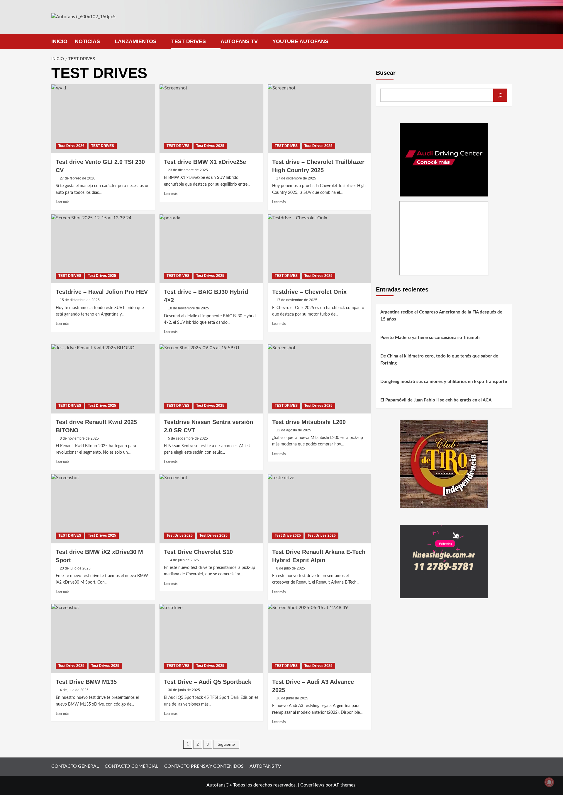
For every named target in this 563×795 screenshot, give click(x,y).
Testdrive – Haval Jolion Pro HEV (102, 292)
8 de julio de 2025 (290, 568)
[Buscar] (500, 95)
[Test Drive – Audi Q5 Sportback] (211, 638)
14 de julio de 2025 (183, 560)
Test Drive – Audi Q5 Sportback (207, 682)
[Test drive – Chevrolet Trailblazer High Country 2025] (320, 118)
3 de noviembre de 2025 (79, 438)
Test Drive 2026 (71, 146)
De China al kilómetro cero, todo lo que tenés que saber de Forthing (439, 359)
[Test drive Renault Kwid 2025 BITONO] (103, 378)
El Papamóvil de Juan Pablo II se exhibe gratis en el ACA (435, 400)
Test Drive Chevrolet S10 (198, 552)
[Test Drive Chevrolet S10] (211, 508)
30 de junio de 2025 (184, 690)
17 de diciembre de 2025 (296, 178)
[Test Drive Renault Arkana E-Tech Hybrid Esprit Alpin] (320, 508)
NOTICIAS (87, 41)
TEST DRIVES (188, 41)
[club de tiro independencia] (444, 463)
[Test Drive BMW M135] (103, 638)
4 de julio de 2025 (74, 690)
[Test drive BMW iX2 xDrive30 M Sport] (103, 508)
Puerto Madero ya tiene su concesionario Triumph (429, 337)
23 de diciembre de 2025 (188, 170)
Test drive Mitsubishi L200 (309, 422)
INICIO (59, 41)
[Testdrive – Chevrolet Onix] (320, 249)
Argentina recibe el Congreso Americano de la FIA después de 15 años (441, 315)
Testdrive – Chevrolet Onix (309, 292)
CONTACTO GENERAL (75, 766)
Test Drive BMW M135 (86, 682)
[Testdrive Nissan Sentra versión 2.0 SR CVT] (211, 378)
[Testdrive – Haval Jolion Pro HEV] (103, 249)
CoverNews (312, 785)
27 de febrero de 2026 (77, 178)
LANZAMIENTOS (136, 41)
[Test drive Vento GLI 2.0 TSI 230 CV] (103, 118)
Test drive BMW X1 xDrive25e (205, 162)
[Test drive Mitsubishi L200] (320, 378)
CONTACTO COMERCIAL (131, 766)
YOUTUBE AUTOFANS (300, 41)
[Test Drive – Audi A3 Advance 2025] (320, 638)
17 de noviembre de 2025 (296, 300)
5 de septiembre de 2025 (188, 438)
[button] (508, 41)
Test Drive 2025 (180, 535)
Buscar (386, 73)
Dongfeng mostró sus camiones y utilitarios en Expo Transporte (443, 381)
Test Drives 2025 (210, 146)
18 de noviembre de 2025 (188, 308)
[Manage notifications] (549, 782)
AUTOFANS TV (239, 41)
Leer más (62, 202)
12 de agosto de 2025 (293, 430)
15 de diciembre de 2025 (80, 300)
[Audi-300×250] (444, 159)
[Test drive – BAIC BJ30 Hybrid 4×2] (211, 249)
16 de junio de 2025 (292, 698)
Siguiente (226, 744)
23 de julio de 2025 (75, 568)
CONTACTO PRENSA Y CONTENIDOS (204, 766)
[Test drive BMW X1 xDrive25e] (211, 118)
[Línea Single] (444, 561)
